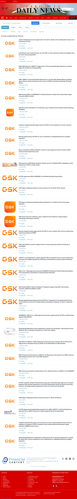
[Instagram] (73, 460)
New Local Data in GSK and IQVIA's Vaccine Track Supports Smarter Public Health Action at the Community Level (45, 150)
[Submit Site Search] (72, 9)
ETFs (20, 27)
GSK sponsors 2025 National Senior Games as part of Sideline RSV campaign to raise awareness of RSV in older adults (46, 164)
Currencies (25, 31)
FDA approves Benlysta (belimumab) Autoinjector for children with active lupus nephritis (44, 203)
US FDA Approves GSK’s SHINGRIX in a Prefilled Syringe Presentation (40, 176)
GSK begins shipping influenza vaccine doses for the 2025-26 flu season (42, 188)
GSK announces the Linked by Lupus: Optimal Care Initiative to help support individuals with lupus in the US (43, 217)
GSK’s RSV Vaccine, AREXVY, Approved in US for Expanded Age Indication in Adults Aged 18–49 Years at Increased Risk (45, 67)
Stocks (13, 27)
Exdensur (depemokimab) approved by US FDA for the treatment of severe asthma (45, 125)
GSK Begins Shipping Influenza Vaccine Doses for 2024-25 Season (40, 397)
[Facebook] (66, 460)
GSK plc (23, 59)
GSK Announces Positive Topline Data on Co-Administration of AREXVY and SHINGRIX (46, 371)
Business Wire (23, 48)
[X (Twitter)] (62, 460)
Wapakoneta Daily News (29, 492)
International (33, 31)
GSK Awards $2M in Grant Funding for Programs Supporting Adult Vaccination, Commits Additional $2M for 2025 (44, 287)
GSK (31, 48)
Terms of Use (30, 493)
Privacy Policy (48, 461)
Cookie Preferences (31, 495)
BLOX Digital (52, 493)
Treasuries (41, 31)
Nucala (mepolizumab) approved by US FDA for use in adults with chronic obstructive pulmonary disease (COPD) (46, 232)
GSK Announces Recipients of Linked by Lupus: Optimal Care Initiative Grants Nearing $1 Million (46, 108)
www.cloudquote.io (52, 458)
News (19, 31)
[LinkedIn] (69, 460)
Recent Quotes (46, 23)
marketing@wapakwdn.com (62, 482)
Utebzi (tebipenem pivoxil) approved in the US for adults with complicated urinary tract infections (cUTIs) (46, 40)
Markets (5, 27)
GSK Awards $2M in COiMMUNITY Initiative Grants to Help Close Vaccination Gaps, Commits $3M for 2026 (45, 95)
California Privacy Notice (21, 495)
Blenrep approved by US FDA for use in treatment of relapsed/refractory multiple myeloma (44, 137)
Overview (13, 31)
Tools (26, 27)
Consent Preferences (6, 498)
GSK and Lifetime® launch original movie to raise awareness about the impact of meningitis (44, 245)
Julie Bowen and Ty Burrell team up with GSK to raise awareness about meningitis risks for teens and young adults (46, 53)
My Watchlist (59, 23)
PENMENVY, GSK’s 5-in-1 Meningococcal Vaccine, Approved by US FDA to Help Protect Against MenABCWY (46, 316)
